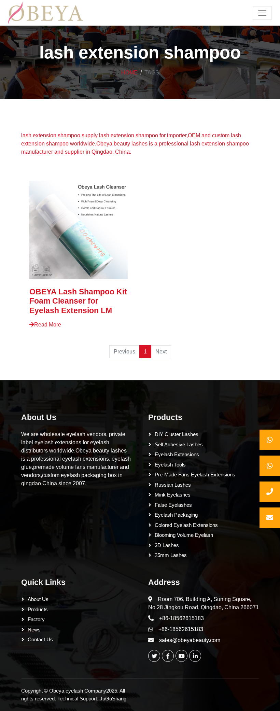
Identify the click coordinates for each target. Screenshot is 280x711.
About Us (38, 417)
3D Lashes (167, 545)
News (34, 629)
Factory (36, 619)
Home (129, 72)
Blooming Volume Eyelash (184, 535)
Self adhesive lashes (179, 444)
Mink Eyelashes (173, 495)
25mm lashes (171, 555)
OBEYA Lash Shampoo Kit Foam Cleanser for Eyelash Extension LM (78, 301)
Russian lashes (173, 485)
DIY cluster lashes (176, 434)
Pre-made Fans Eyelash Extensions (195, 474)
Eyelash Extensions (177, 454)
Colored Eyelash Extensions (186, 525)
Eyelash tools (170, 465)
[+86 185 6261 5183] (270, 440)
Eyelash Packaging (176, 515)
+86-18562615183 (181, 618)
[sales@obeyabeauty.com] (270, 517)
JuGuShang (113, 698)
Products (165, 417)
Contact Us (40, 639)
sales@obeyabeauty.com (189, 640)
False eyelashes (173, 505)
